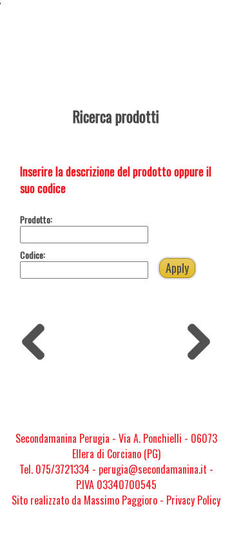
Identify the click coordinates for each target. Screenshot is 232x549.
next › (194, 332)
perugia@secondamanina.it (153, 469)
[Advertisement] (116, 394)
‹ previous (37, 339)
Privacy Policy (193, 500)
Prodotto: (36, 219)
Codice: (32, 254)
